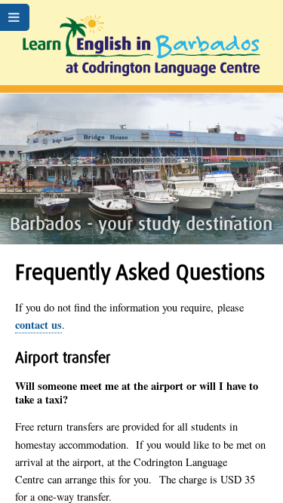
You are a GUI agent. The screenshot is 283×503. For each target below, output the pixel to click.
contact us (38, 325)
